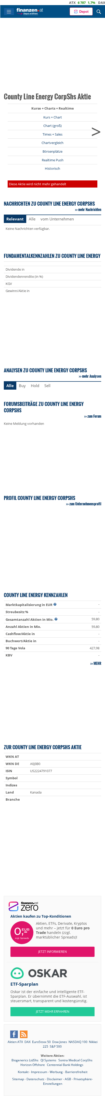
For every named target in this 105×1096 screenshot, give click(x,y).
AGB (68, 1079)
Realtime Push (52, 160)
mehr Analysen (91, 376)
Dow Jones (59, 1042)
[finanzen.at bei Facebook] (14, 1034)
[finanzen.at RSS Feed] (24, 1034)
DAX (94, 2)
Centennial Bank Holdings (65, 1065)
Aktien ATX (15, 1042)
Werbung (56, 1072)
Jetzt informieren (52, 951)
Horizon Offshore (33, 1065)
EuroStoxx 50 (41, 1042)
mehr (97, 663)
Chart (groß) (52, 125)
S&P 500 (56, 1046)
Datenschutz (35, 1079)
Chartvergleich (52, 142)
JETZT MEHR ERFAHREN (52, 1011)
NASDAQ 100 (78, 1042)
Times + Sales (52, 134)
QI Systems (49, 1060)
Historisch (52, 168)
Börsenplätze (52, 151)
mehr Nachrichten (89, 209)
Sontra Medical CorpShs (75, 1060)
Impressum (39, 1072)
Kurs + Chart (52, 117)
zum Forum (94, 416)
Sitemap (18, 1079)
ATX (64, 2)
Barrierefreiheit (76, 1072)
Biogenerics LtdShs (25, 1060)
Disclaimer (54, 1079)
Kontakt (23, 1072)
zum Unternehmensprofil (85, 503)
